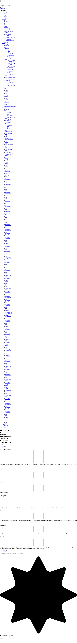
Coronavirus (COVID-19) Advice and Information (10, 106)
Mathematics (6, 76)
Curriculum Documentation (10, 53)
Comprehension (9, 112)
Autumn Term (12, 61)
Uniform (5, 103)
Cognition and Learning (8, 34)
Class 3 (4, 317)
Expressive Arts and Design (8, 152)
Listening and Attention (10, 125)
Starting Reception (7, 21)
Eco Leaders (6, 44)
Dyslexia (8, 35)
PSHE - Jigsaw (7, 81)
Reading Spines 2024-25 (11, 66)
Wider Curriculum (7, 179)
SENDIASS (6, 32)
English (6, 59)
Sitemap (3, 549)
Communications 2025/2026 (7, 89)
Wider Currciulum (7, 321)
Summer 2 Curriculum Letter (8, 314)
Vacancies (5, 18)
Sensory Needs (9, 39)
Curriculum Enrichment (8, 175)
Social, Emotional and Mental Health (9, 40)
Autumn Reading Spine (8, 257)
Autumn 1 (6, 90)
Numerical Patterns (9, 115)
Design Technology (7, 57)
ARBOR (5, 88)
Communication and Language (9, 124)
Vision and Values (6, 42)
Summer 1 (6, 93)
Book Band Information (10, 71)
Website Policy (4, 551)
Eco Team (5, 14)
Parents (3, 87)
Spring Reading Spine (8, 316)
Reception (5, 110)
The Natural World (9, 122)
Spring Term (6, 160)
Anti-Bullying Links (7, 25)
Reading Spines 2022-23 (11, 60)
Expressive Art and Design (8, 131)
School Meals (5, 104)
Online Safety (8, 56)
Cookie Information (4, 550)
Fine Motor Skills (9, 119)
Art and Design (7, 48)
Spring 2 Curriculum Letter (8, 313)
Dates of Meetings (6, 425)
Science (6, 86)
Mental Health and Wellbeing (9, 31)
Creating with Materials (10, 116)
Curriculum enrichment (8, 171)
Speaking (8, 126)
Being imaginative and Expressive (11, 117)
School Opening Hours (6, 26)
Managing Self (8, 128)
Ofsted (4, 23)
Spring (6, 216)
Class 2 (4, 259)
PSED (6, 134)
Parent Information (10, 69)
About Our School (6, 12)
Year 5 (9, 52)
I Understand (2, 638)
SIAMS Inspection (6, 27)
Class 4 (4, 357)
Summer (11, 65)
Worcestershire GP (9, 29)
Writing (8, 111)
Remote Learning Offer (6, 105)
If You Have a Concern (6, 102)
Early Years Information (7, 20)
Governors (5, 15)
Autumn (11, 64)
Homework (5, 101)
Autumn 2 (6, 91)
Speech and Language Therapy (11, 37)
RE (5, 123)
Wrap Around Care (6, 41)
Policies (4, 24)
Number (8, 114)
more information (6, 636)
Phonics (8, 68)
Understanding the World (8, 120)
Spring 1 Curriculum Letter (8, 312)
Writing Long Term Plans (10, 67)
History (6, 75)
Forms (4, 100)
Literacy (6, 141)
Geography (6, 73)
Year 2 (9, 50)
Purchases (5, 427)
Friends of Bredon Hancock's (5, 424)
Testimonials (5, 17)
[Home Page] (0, 1)
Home (2, 444)
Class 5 (4, 391)
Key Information (4, 19)
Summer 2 (6, 94)
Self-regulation (8, 127)
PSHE (6, 135)
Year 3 (9, 51)
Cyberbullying (7, 108)
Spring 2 (6, 92)
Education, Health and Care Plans (9, 28)
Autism (8, 36)
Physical (6, 118)
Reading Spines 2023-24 (11, 63)
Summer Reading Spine (8, 258)
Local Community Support (8, 30)
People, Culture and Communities (11, 121)
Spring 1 (6, 156)
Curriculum (3, 43)
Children (3, 107)
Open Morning (5, 16)
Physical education (7, 80)
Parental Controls (7, 109)
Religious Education (7, 223)
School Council (7, 45)
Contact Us (5, 13)
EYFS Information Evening (8, 154)
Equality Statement (6, 22)
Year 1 (9, 49)
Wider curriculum (7, 170)
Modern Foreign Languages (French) (10, 77)
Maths (6, 113)
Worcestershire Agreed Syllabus (11, 85)
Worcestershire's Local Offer (8, 33)
